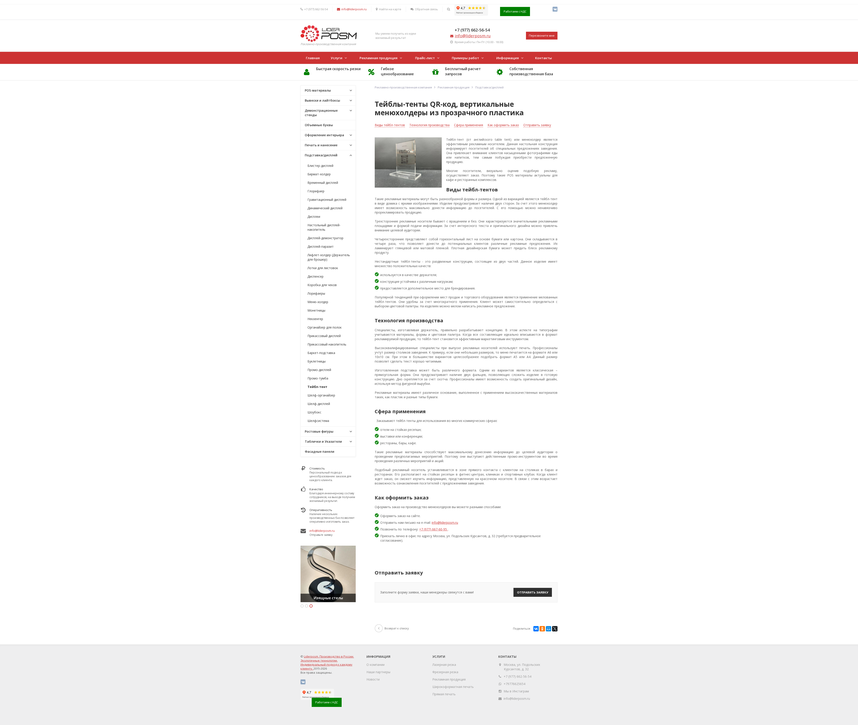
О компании (375, 664)
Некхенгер (315, 319)
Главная (313, 58)
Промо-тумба (317, 378)
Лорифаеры (316, 293)
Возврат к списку (397, 628)
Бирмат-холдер (319, 174)
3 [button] (311, 606)
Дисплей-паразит (320, 246)
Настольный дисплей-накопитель (324, 227)
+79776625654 (514, 684)
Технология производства (429, 125)
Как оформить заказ (503, 125)
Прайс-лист (425, 58)
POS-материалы (318, 90)
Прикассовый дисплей (324, 336)
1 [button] (302, 606)
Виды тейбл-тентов (390, 125)
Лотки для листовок (322, 268)
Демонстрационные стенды (321, 112)
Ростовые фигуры (319, 431)
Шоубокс (314, 412)
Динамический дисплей (325, 208)
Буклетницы (316, 361)
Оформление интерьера (324, 135)
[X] (554, 628)
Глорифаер (315, 191)
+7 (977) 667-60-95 (433, 529)
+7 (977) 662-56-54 (472, 30)
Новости (373, 679)
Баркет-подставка (321, 353)
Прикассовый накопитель (326, 344)
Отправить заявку (537, 125)
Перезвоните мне (542, 36)
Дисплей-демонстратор (325, 238)
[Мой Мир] (548, 628)
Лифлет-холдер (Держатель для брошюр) (328, 257)
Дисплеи (313, 216)
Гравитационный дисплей (326, 199)
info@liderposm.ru (445, 522)
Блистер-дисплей (320, 165)
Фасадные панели (319, 451)
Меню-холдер (317, 302)
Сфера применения (468, 125)
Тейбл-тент (317, 387)
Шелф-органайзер (321, 395)
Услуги (336, 58)
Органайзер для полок (324, 327)
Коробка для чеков (322, 285)
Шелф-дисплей (318, 404)
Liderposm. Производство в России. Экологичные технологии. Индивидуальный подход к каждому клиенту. (327, 662)
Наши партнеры (378, 672)
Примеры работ (465, 58)
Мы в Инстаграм (516, 691)
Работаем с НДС (515, 11)
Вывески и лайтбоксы (322, 100)
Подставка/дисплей (321, 155)
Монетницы (316, 310)
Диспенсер (315, 276)
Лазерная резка (444, 664)
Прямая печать (444, 694)
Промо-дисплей (319, 370)
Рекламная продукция (378, 58)
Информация (507, 58)
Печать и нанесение (321, 145)
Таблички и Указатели (323, 441)
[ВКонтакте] (555, 9)
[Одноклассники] (542, 628)
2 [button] (306, 606)
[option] (328, 574)
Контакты (543, 58)
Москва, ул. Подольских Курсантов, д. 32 (522, 666)
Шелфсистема (318, 421)
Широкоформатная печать (453, 687)
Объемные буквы (319, 125)
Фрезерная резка (445, 672)
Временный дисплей (322, 182)
